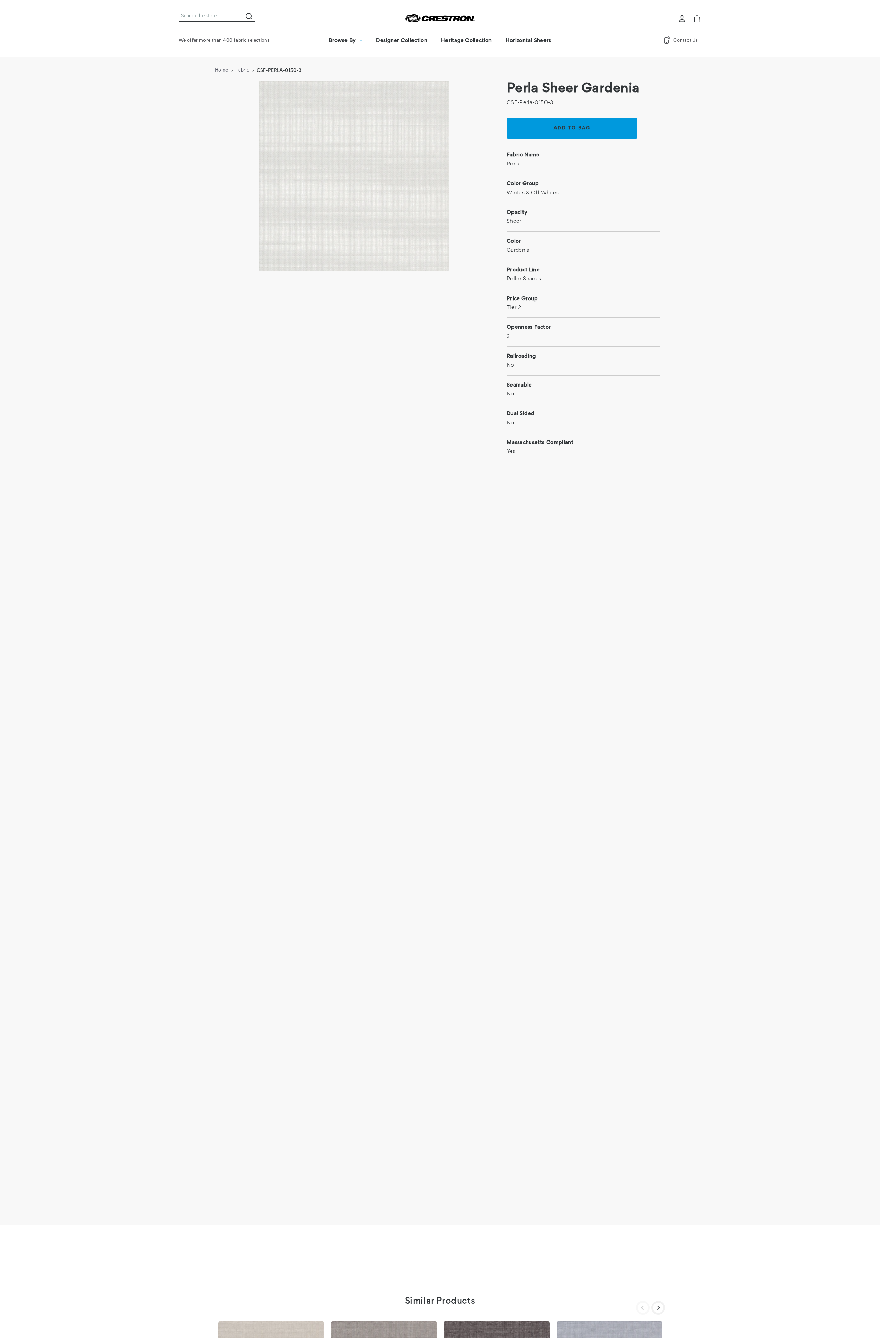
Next (658, 1308)
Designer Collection (401, 40)
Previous (643, 1308)
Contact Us (685, 41)
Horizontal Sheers (528, 40)
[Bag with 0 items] (697, 18)
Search (249, 16)
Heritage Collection (466, 40)
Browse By (342, 40)
